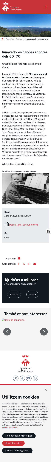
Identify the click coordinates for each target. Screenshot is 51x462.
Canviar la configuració (17, 450)
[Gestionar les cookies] (48, 231)
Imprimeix (10, 258)
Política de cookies (10, 428)
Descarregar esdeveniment (23, 224)
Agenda (19, 39)
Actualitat (10, 39)
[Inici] (12, 7)
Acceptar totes (13, 443)
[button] (25, 189)
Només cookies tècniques (18, 435)
